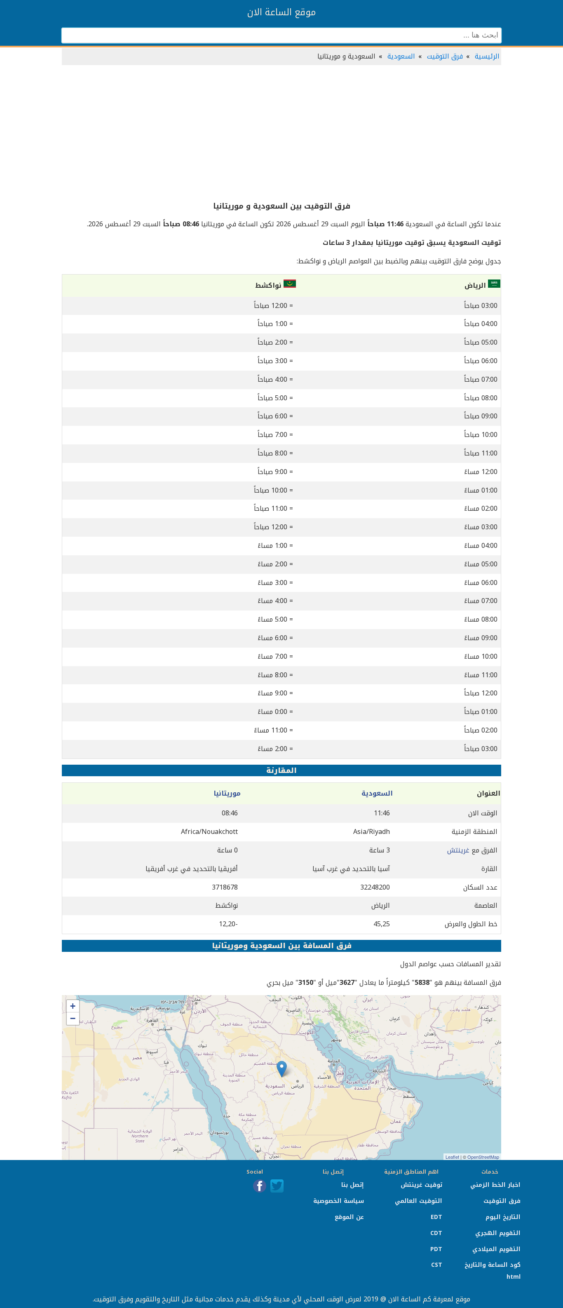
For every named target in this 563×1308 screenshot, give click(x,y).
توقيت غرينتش (421, 1185)
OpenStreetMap (483, 1156)
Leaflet (452, 1156)
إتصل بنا (352, 1185)
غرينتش (458, 850)
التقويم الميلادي (496, 1249)
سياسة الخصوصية (338, 1201)
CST (436, 1264)
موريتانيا (227, 793)
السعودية (401, 56)
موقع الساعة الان (281, 12)
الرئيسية (487, 56)
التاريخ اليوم (503, 1217)
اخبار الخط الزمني (495, 1185)
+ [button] (72, 1006)
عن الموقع (349, 1217)
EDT (436, 1217)
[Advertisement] (281, 133)
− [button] (72, 1018)
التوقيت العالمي (418, 1201)
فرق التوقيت (445, 56)
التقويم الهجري (498, 1233)
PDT (436, 1249)
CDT (436, 1233)
